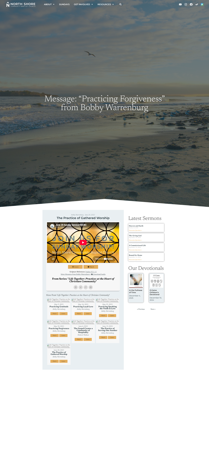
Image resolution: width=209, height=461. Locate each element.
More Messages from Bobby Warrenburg (75, 274)
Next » (157, 262)
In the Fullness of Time (135, 291)
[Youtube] (180, 4)
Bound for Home (135, 255)
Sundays (64, 4)
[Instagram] (186, 4)
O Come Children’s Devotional (154, 292)
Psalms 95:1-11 (91, 272)
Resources (104, 4)
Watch (92, 267)
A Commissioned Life (137, 245)
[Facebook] (191, 4)
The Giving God (135, 236)
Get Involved (82, 4)
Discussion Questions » (135, 230)
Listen (76, 267)
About (48, 4)
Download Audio (99, 274)
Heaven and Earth (136, 226)
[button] (120, 4)
